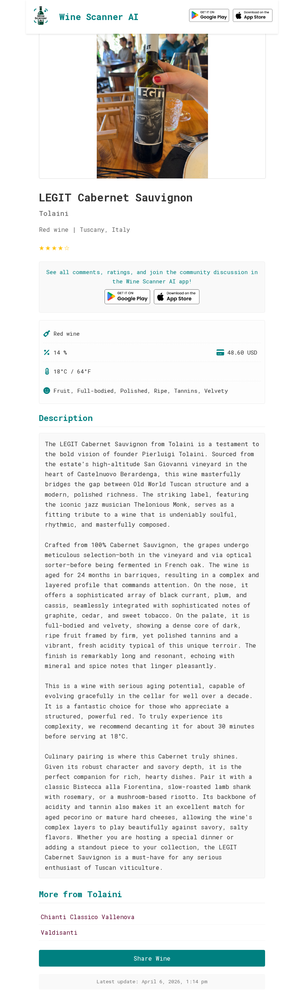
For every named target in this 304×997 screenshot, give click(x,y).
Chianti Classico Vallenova (88, 917)
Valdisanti (59, 932)
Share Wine (152, 958)
